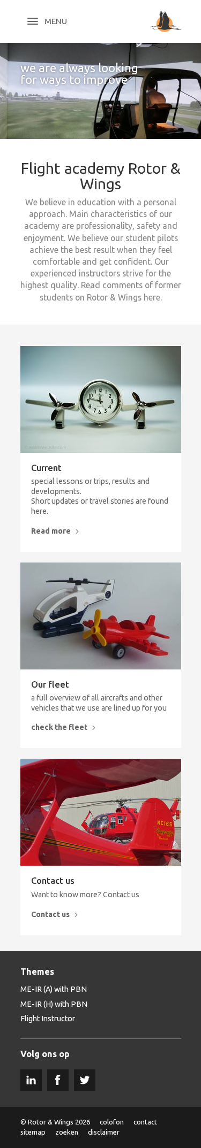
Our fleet (50, 684)
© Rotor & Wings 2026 (55, 1122)
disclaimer (104, 1132)
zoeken (66, 1132)
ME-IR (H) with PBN (53, 1004)
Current (46, 468)
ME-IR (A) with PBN (53, 989)
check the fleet (59, 727)
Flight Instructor (47, 1018)
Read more (51, 531)
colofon (112, 1122)
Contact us (53, 880)
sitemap (33, 1132)
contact (145, 1122)
